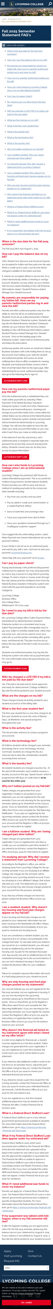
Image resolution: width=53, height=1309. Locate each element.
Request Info (12, 1260)
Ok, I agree (26, 1302)
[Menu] (3, 4)
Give (30, 1251)
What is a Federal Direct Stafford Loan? (25, 206)
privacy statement (25, 1293)
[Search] (50, 4)
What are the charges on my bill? (22, 120)
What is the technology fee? (20, 137)
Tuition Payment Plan (15, 668)
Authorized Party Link (15, 381)
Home (4, 19)
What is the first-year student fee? (23, 126)
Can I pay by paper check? (19, 96)
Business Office (14, 19)
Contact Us (35, 1256)
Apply (7, 1251)
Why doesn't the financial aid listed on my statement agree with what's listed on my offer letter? (29, 197)
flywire (41, 558)
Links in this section (15, 45)
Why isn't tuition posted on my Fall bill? (25, 149)
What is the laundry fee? (18, 143)
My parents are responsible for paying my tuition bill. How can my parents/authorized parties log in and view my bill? (27, 69)
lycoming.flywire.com (21, 553)
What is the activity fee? (18, 132)
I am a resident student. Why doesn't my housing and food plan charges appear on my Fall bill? (29, 176)
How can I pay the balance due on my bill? (27, 60)
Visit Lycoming (13, 1256)
